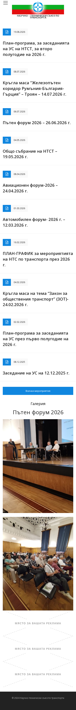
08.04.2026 (19, 174)
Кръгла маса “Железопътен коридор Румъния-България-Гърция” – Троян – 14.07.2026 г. (34, 88)
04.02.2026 (19, 282)
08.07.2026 (19, 71)
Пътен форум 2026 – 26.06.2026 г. (37, 122)
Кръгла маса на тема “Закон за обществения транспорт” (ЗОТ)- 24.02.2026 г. (35, 298)
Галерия (38, 403)
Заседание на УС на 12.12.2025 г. (36, 373)
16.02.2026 (19, 242)
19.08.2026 (19, 31)
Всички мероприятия (38, 391)
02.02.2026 (19, 322)
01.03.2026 (19, 208)
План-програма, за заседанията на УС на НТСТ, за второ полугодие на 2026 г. (36, 48)
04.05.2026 (19, 140)
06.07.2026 (19, 111)
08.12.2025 (19, 361)
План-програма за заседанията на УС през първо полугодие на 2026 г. (35, 338)
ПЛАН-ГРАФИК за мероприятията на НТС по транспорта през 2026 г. (38, 259)
